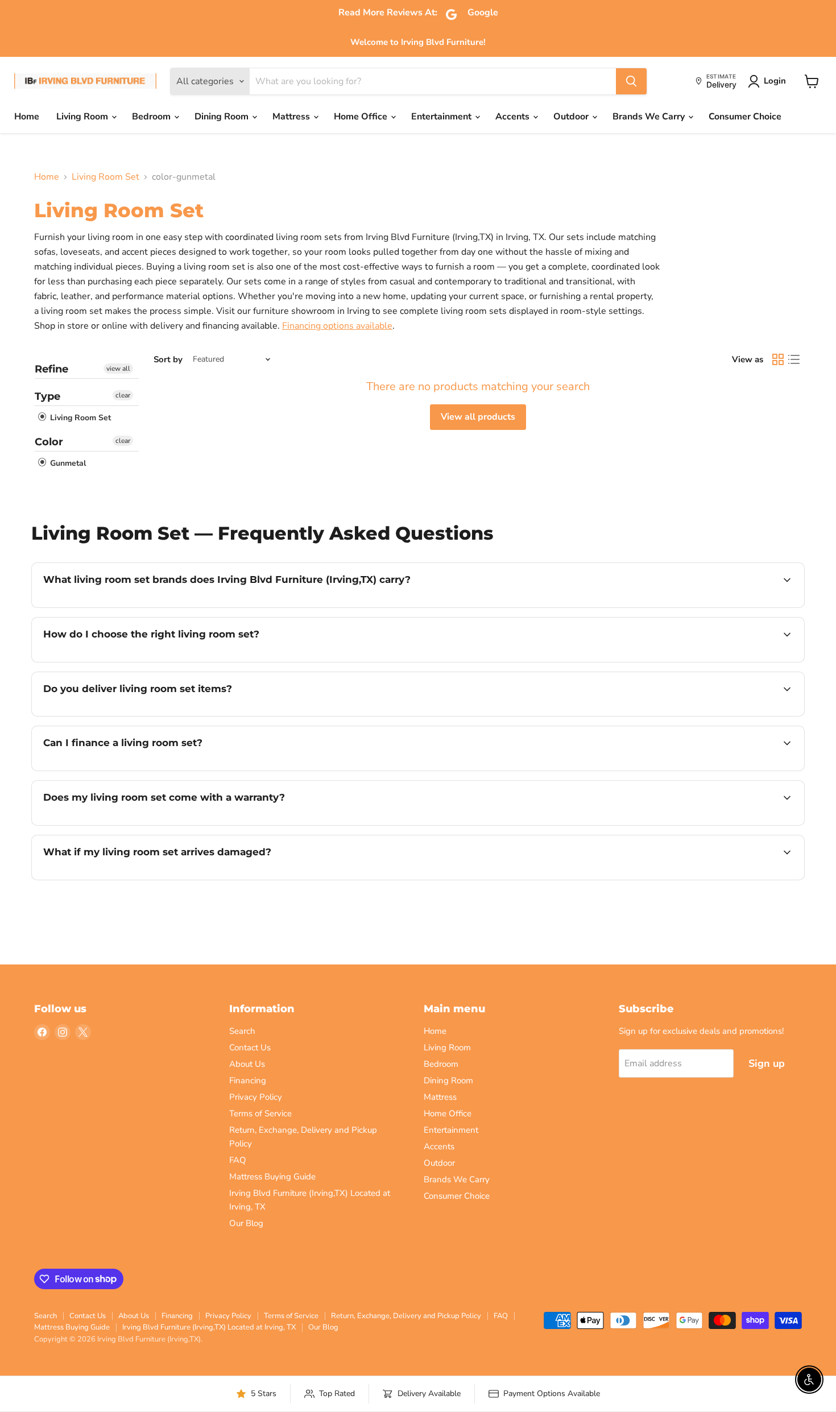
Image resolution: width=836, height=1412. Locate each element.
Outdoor (572, 116)
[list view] (794, 359)
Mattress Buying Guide (272, 1176)
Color (49, 442)
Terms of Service (260, 1113)
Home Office (362, 116)
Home (26, 116)
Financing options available (337, 326)
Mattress (292, 116)
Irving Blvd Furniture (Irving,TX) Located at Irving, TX (209, 1327)
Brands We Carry (649, 116)
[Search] (631, 81)
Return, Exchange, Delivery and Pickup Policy (406, 1316)
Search (242, 1031)
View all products (478, 417)
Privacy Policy (255, 1097)
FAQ (237, 1160)
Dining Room (222, 116)
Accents (513, 116)
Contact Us (250, 1047)
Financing (247, 1080)
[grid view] (778, 359)
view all (118, 368)
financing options (136, 769)
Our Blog (246, 1223)
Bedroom (152, 116)
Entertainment (442, 116)
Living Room (83, 116)
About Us (247, 1064)
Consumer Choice (745, 116)
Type (47, 396)
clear (122, 395)
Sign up (766, 1063)
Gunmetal (67, 463)
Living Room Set (105, 177)
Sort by (168, 360)
